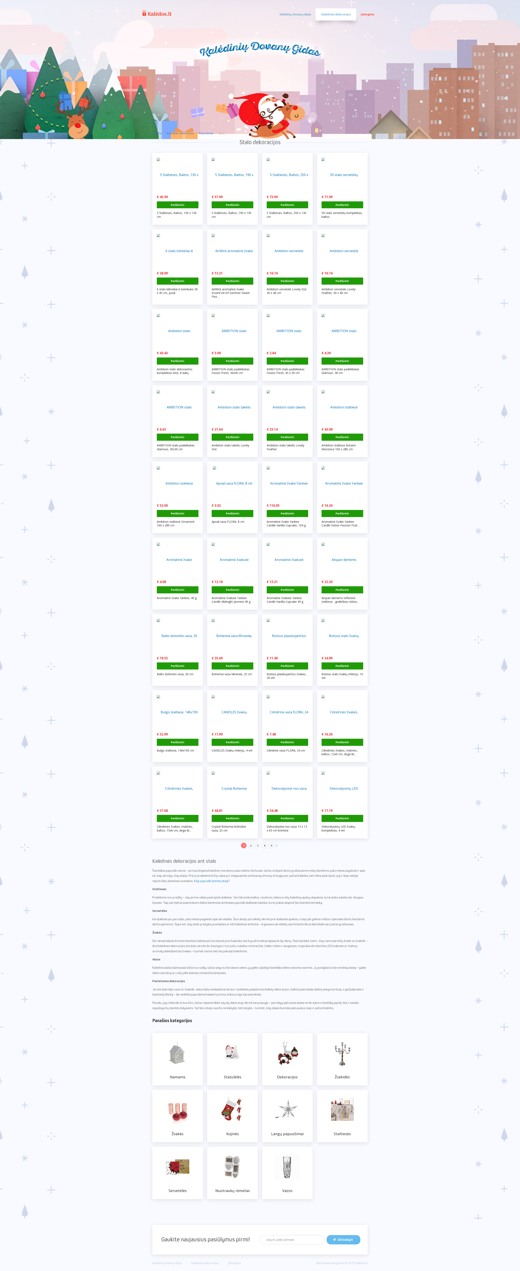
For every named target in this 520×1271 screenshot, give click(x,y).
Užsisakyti (345, 1240)
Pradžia (157, 133)
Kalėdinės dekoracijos (180, 133)
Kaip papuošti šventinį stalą (211, 881)
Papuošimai (206, 133)
